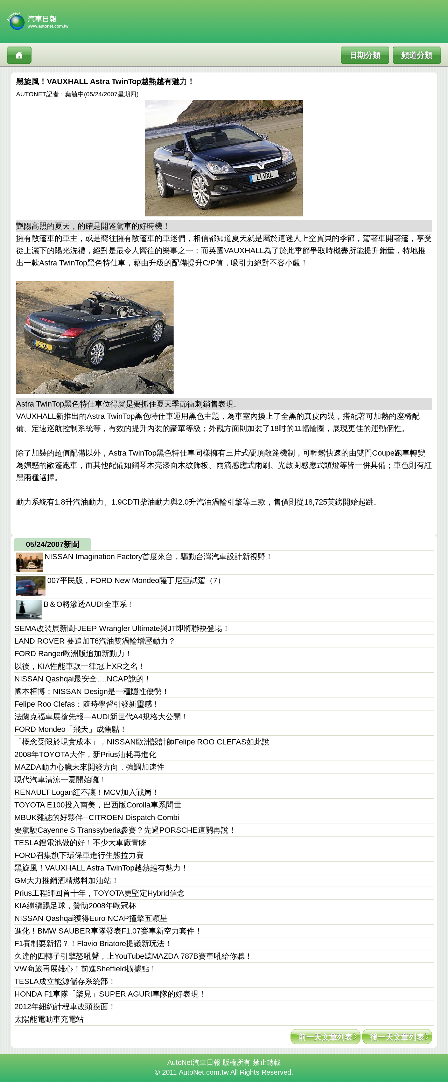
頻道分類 (416, 55)
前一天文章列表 (325, 1037)
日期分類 (365, 55)
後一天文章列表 (397, 1037)
